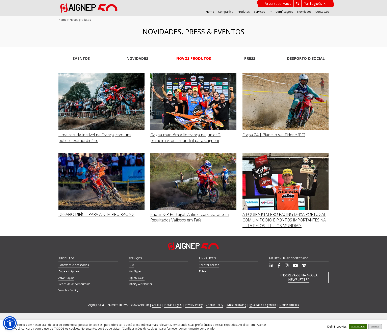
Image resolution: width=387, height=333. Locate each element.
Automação (66, 277)
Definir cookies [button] (289, 305)
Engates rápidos (68, 271)
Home (62, 20)
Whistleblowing (236, 305)
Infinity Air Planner (140, 284)
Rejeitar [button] (375, 326)
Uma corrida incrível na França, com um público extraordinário (94, 137)
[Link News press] (137, 58)
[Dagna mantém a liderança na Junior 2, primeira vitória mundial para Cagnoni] (193, 75)
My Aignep (135, 271)
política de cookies (90, 325)
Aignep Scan (137, 277)
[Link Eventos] (81, 58)
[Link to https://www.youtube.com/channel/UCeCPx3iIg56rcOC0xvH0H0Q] (294, 265)
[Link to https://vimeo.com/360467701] (303, 265)
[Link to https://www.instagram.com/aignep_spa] (286, 265)
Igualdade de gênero (262, 305)
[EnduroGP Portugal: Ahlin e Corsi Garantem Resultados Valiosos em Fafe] (193, 155)
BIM (131, 265)
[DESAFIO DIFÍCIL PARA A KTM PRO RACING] (101, 155)
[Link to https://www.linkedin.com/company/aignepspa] (270, 265)
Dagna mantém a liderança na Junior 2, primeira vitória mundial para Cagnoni (185, 137)
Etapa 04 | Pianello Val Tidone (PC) (273, 135)
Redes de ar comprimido (74, 284)
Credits (156, 305)
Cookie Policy (214, 305)
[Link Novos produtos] (193, 58)
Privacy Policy (194, 305)
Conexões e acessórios (73, 265)
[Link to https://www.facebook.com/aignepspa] (278, 265)
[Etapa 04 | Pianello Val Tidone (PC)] (285, 75)
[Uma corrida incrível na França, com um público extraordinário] (101, 75)
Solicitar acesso (209, 265)
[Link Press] (249, 58)
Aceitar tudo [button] (358, 326)
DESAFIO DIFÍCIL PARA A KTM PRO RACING (96, 214)
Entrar (203, 271)
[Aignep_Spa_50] (89, 4)
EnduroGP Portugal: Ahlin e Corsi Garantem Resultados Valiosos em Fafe (189, 217)
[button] (10, 323)
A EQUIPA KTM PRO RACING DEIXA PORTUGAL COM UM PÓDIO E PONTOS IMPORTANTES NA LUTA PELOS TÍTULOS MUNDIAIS (284, 220)
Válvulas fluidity (68, 290)
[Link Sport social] (306, 58)
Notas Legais (173, 305)
